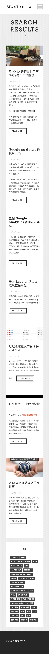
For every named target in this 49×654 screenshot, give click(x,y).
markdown (17, 582)
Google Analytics (21, 574)
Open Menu (40, 6)
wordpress (17, 603)
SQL (13, 595)
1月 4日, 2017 (14, 410)
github (28, 570)
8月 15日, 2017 (15, 356)
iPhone (23, 578)
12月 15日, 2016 (15, 493)
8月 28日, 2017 (15, 81)
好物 (28, 612)
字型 (34, 612)
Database (16, 566)
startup (22, 595)
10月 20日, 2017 (15, 292)
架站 (22, 616)
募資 (22, 612)
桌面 (28, 616)
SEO (31, 591)
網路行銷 (24, 620)
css (35, 562)
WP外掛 (29, 603)
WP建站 (14, 607)
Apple (14, 557)
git (26, 566)
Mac (32, 578)
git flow (16, 570)
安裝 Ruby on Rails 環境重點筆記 (23, 283)
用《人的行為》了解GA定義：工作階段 (24, 73)
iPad (13, 578)
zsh (34, 607)
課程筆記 (33, 620)
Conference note (20, 562)
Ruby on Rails (19, 591)
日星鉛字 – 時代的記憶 (24, 404)
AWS (23, 557)
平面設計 (14, 616)
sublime (15, 599)
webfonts (28, 599)
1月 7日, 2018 (14, 159)
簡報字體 (14, 620)
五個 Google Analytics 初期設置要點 (24, 222)
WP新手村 (25, 607)
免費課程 (14, 612)
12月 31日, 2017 (15, 232)
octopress (17, 587)
